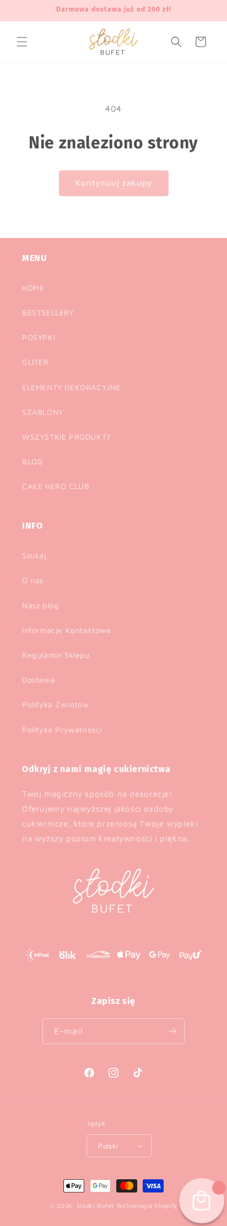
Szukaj (34, 555)
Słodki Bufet (95, 1205)
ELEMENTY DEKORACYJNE (71, 387)
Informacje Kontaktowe (66, 630)
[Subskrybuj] (172, 1031)
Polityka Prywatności (62, 729)
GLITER (35, 362)
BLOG (32, 461)
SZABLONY (42, 412)
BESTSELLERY (48, 312)
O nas (33, 580)
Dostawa (38, 679)
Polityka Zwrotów (55, 704)
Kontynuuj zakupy (113, 182)
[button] (22, 42)
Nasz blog (40, 605)
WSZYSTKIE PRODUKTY (66, 436)
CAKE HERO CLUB (55, 486)
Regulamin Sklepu (56, 654)
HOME (33, 287)
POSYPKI (38, 337)
